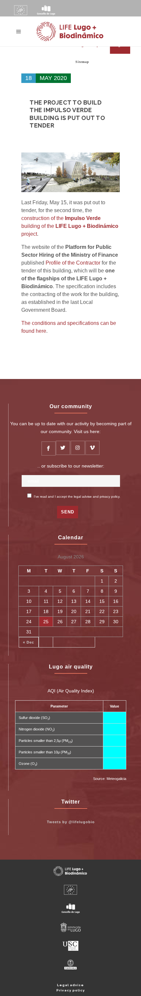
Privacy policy (70, 990)
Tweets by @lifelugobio (71, 822)
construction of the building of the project (69, 226)
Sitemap (82, 62)
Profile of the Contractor (73, 263)
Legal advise (70, 985)
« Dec (28, 642)
